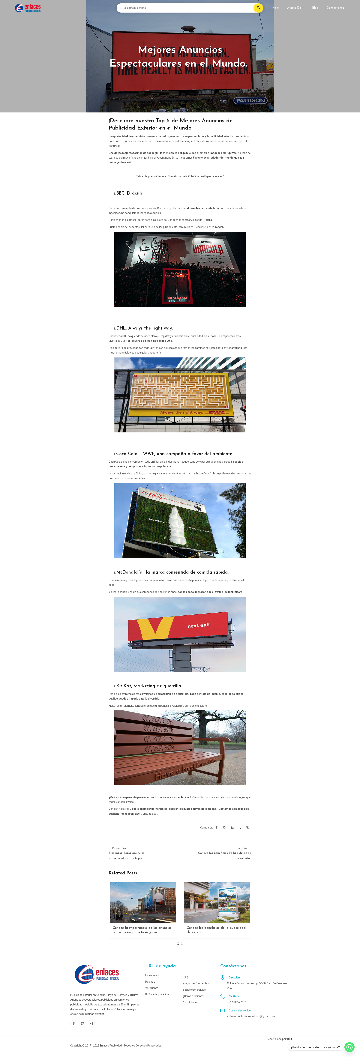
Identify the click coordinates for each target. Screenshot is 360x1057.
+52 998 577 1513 (237, 1002)
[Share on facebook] (216, 827)
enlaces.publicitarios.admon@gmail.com (251, 1016)
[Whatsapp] (349, 1047)
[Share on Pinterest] (247, 827)
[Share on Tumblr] (240, 827)
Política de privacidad (157, 994)
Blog (315, 7)
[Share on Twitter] (224, 827)
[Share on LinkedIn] (232, 827)
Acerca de (294, 7)
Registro (150, 981)
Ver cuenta (151, 988)
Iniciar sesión (152, 975)
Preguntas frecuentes (196, 983)
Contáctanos (335, 7)
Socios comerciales (194, 989)
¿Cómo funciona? (193, 996)
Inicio (275, 7)
